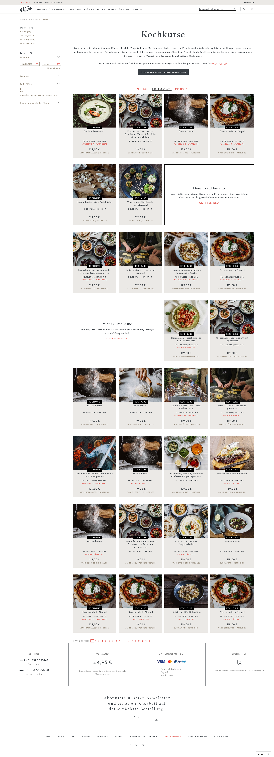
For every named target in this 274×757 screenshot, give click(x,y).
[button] (243, 9)
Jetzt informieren (209, 203)
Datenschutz (102, 736)
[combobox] (263, 754)
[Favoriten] (248, 9)
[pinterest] (143, 745)
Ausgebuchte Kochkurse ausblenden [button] (38, 95)
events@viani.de (171, 63)
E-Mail (137, 717)
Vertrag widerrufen (173, 736)
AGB (72, 736)
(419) (26, 28)
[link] (43, 9)
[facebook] (130, 745)
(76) (28, 35)
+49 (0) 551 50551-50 (34, 670)
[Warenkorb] (252, 9)
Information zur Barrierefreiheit (143, 736)
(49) (27, 43)
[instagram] (136, 745)
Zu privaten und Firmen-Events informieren (163, 72)
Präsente (60, 736)
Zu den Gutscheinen (117, 338)
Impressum (85, 736)
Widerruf (118, 736)
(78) (25, 31)
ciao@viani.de (221, 736)
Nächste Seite (140, 641)
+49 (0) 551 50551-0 (34, 660)
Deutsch (261, 754)
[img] (26, 9)
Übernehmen (53, 68)
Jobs (48, 736)
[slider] (20, 89)
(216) (27, 39)
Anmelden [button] (249, 2)
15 (128, 641)
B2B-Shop (26, 2)
